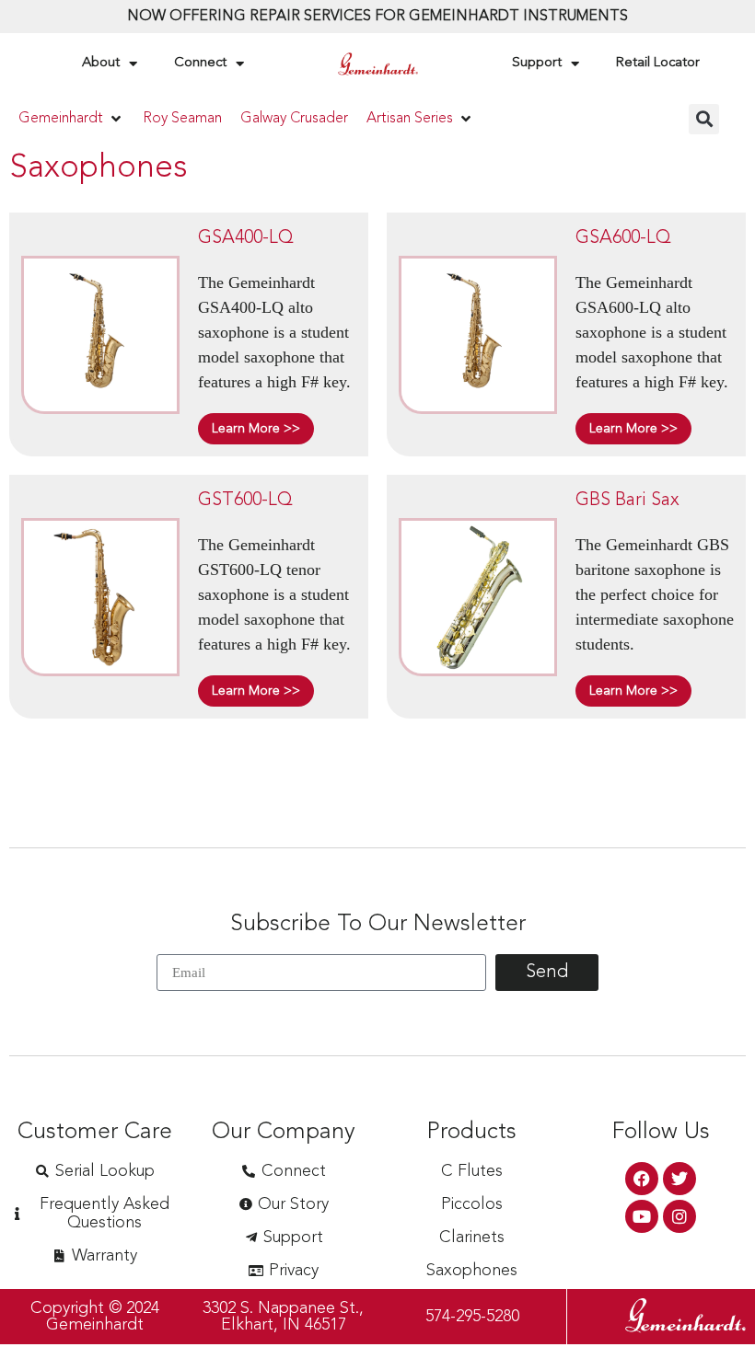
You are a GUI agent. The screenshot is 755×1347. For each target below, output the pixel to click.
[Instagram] (679, 1216)
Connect (200, 63)
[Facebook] (641, 1178)
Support (537, 63)
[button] (71, 118)
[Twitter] (679, 1178)
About (101, 63)
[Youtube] (641, 1216)
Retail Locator (658, 63)
